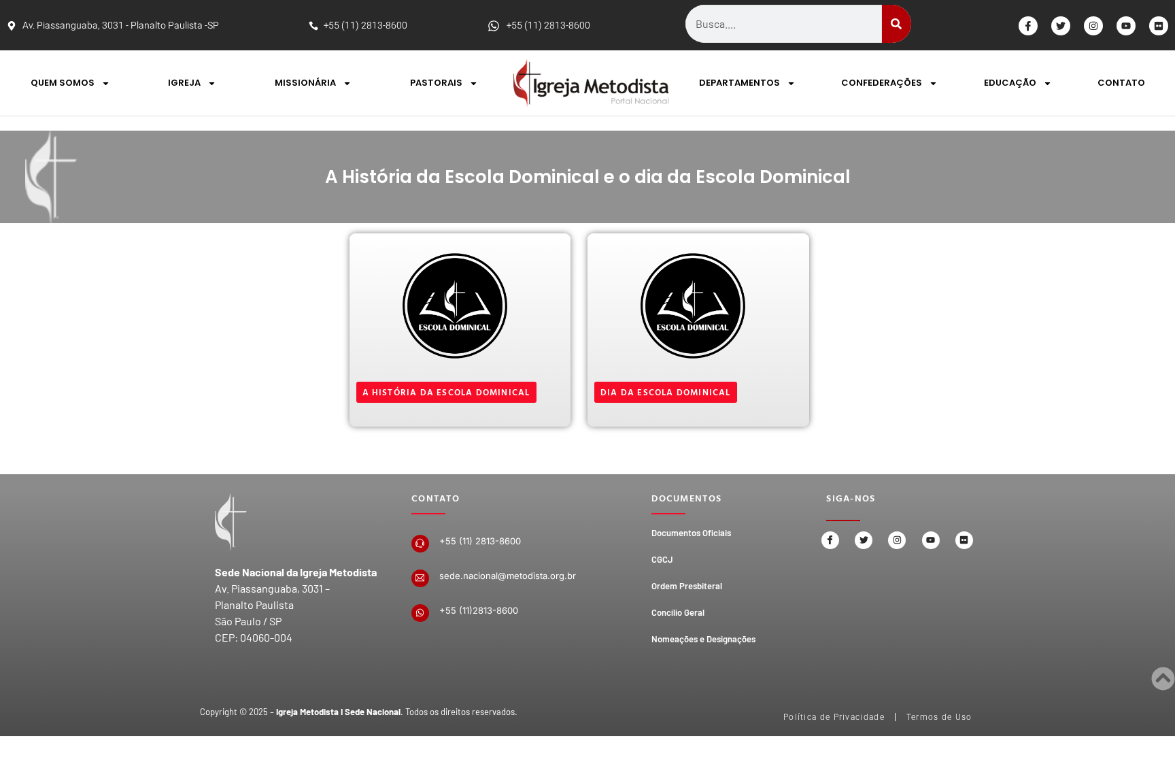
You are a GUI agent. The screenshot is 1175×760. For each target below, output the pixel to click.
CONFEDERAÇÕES (881, 82)
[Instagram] (1093, 25)
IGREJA (184, 82)
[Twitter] (1060, 25)
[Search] (896, 24)
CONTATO (1121, 82)
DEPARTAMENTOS (739, 82)
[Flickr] (1158, 25)
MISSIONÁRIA (305, 82)
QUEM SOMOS (63, 82)
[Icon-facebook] (1028, 25)
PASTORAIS (436, 82)
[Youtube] (1126, 25)
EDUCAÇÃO (1010, 82)
